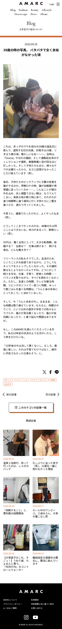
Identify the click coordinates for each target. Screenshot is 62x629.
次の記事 (50, 394)
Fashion (23, 10)
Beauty (35, 10)
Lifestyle (47, 10)
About (44, 14)
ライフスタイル (40, 379)
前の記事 (11, 394)
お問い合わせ (36, 608)
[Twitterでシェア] (44, 372)
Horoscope (20, 14)
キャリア (9, 379)
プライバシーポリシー (12, 604)
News (34, 14)
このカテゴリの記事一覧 (33, 407)
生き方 (8, 384)
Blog (13, 10)
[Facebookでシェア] (50, 372)
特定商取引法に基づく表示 (42, 604)
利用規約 (35, 599)
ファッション (23, 379)
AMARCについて (10, 599)
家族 (53, 379)
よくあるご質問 (10, 608)
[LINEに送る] (57, 372)
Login (51, 4)
